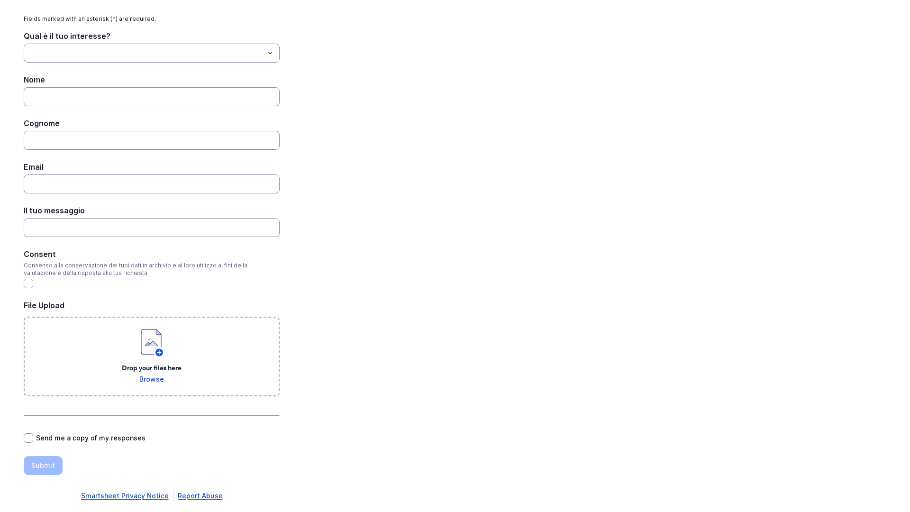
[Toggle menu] (270, 53)
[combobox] (152, 53)
